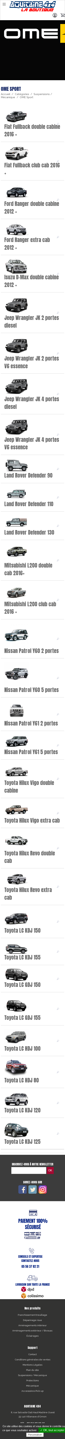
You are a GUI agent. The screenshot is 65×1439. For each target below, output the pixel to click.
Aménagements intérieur (32, 1325)
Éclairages (32, 1336)
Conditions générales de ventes (32, 1359)
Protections (32, 1380)
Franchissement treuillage (32, 1315)
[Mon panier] (62, 15)
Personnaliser (35, 1434)
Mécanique (32, 1385)
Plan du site (32, 1370)
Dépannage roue (32, 1320)
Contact (32, 1354)
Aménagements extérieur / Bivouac (32, 1330)
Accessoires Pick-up (32, 1391)
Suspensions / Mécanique (32, 1375)
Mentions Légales (32, 1365)
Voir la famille (58, 124)
